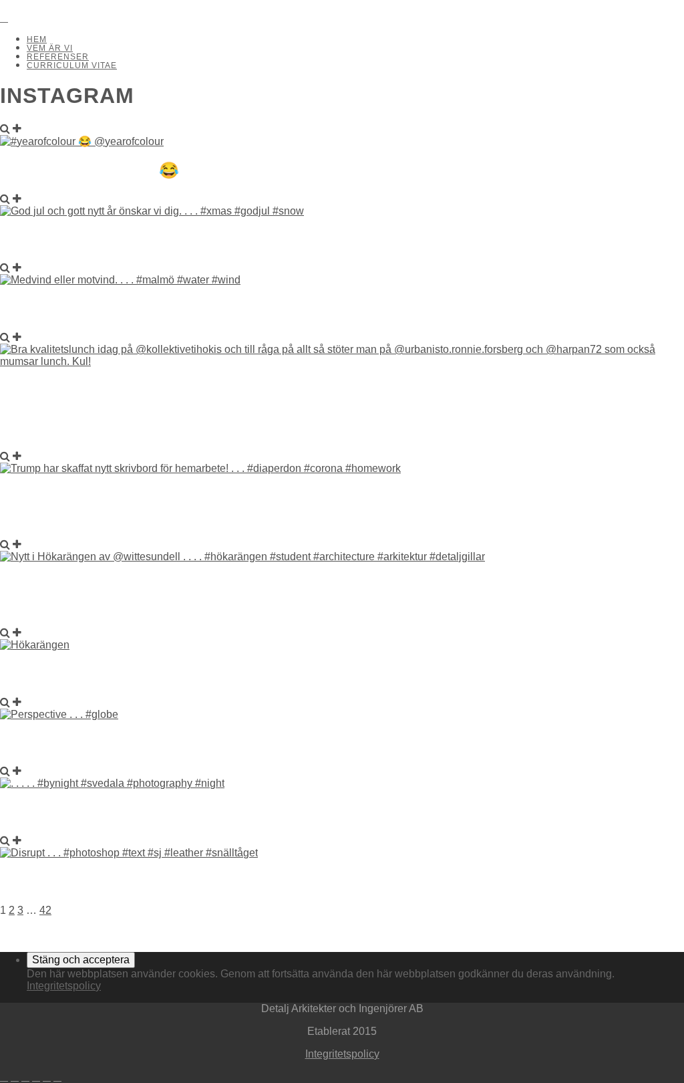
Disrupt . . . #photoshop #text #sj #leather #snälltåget (273, 881)
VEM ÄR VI (50, 48)
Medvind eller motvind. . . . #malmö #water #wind (237, 308)
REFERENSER (58, 57)
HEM (37, 39)
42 (45, 910)
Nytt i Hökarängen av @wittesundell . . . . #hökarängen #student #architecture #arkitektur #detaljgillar (320, 594)
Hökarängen (61, 674)
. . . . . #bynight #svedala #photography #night (225, 812)
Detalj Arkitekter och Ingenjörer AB (36, 6)
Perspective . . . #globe (113, 742)
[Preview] (5, 128)
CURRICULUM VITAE (72, 65)
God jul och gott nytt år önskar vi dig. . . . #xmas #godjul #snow (321, 240)
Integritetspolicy (64, 985)
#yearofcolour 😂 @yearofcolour (172, 170)
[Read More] (17, 128)
